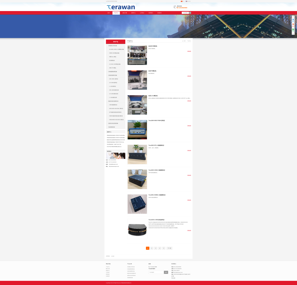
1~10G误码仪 (112, 86)
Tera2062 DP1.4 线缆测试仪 (156, 145)
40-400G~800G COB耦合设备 (116, 49)
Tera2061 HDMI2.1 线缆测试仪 (157, 195)
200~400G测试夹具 (114, 90)
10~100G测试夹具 (113, 93)
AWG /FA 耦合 (112, 67)
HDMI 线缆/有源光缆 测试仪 (116, 116)
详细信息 (189, 51)
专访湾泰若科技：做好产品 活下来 (114, 144)
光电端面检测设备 (112, 71)
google (112, 256)
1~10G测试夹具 (113, 97)
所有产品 (115, 41)
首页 (109, 12)
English (189, 1)
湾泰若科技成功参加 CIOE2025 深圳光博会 (116, 135)
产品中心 (116, 12)
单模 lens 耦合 (112, 56)
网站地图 (173, 278)
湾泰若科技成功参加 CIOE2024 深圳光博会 (116, 137)
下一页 (169, 248)
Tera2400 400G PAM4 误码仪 (156, 120)
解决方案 (125, 12)
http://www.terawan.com (114, 166)
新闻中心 (133, 12)
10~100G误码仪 (113, 82)
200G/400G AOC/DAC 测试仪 (116, 119)
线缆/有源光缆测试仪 (113, 101)
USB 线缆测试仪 (113, 104)
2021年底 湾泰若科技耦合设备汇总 (114, 146)
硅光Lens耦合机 (153, 95)
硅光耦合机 (112, 60)
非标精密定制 (111, 127)
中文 (183, 1)
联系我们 (151, 12)
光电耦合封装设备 (112, 45)
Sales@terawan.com (113, 164)
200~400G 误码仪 (113, 79)
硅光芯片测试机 (152, 46)
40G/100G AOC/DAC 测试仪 (116, 108)
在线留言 (159, 12)
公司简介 (142, 12)
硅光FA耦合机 (152, 71)
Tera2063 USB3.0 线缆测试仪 (156, 170)
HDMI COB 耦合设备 (114, 53)
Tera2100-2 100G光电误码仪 (156, 219)
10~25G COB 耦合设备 (115, 64)
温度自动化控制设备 (113, 123)
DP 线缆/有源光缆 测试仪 (115, 112)
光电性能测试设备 (112, 75)
